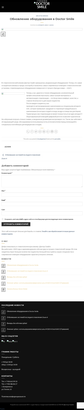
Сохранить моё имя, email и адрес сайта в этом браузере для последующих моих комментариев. (39, 219)
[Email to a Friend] (40, 131)
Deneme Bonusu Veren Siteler (17, 289)
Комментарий (7, 173)
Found (2, 409)
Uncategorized (42, 16)
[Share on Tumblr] (56, 131)
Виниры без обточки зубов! (17, 277)
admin (51, 25)
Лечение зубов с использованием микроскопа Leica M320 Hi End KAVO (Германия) (38, 283)
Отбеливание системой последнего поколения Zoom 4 (27, 271)
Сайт (3, 209)
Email (4, 200)
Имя (3, 191)
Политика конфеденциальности (14, 396)
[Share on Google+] (48, 131)
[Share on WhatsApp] (28, 131)
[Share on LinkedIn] (52, 131)
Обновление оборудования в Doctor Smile (22, 265)
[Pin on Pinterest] (44, 131)
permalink (57, 139)
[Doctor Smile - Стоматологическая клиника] (42, 7)
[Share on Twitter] (36, 131)
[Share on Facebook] (32, 131)
